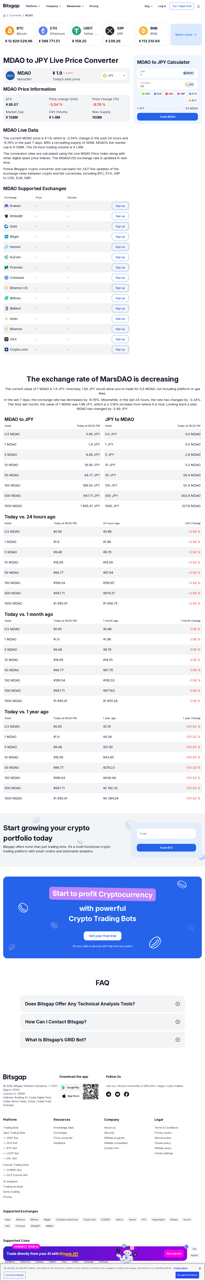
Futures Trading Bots (16, 1164)
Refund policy (163, 1137)
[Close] (186, 1247)
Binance (20, 1219)
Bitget (47, 1219)
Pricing (7, 1196)
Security (109, 1132)
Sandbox (10, 1261)
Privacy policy (163, 1132)
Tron (64, 1261)
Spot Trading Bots (14, 1132)
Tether (52, 1261)
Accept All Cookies (187, 1275)
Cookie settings (164, 1153)
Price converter (63, 1137)
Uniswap (88, 1261)
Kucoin (187, 1219)
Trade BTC (166, 847)
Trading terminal (13, 1186)
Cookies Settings (15, 1275)
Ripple (194, 1255)
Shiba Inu (25, 1261)
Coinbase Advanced (67, 1219)
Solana (39, 1261)
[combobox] (114, 75)
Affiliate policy (163, 1148)
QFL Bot (12, 1158)
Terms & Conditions (166, 1127)
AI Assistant (10, 1181)
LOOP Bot (13, 1153)
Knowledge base (64, 1127)
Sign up (120, 205)
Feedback (59, 1143)
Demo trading (11, 1191)
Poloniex (20, 1226)
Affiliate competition (116, 1143)
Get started (174, 1253)
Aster (8, 1219)
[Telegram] (108, 1094)
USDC (75, 1261)
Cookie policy (163, 1143)
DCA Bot (12, 1143)
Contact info (111, 1148)
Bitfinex (34, 1219)
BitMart (49, 1226)
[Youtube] (117, 1094)
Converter (15, 15)
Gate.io (119, 1219)
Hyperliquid (158, 1219)
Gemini (132, 1219)
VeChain (103, 1261)
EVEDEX (105, 1219)
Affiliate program (114, 1137)
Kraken (174, 1219)
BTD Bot (12, 1148)
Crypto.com (89, 1219)
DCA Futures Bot (17, 1175)
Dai (194, 1248)
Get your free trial (102, 936)
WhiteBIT (35, 1226)
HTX (144, 1219)
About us (109, 1127)
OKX (7, 1226)
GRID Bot (12, 1137)
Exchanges (60, 1132)
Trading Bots (11, 1127)
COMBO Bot (14, 1170)
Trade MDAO (168, 116)
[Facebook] (126, 1094)
